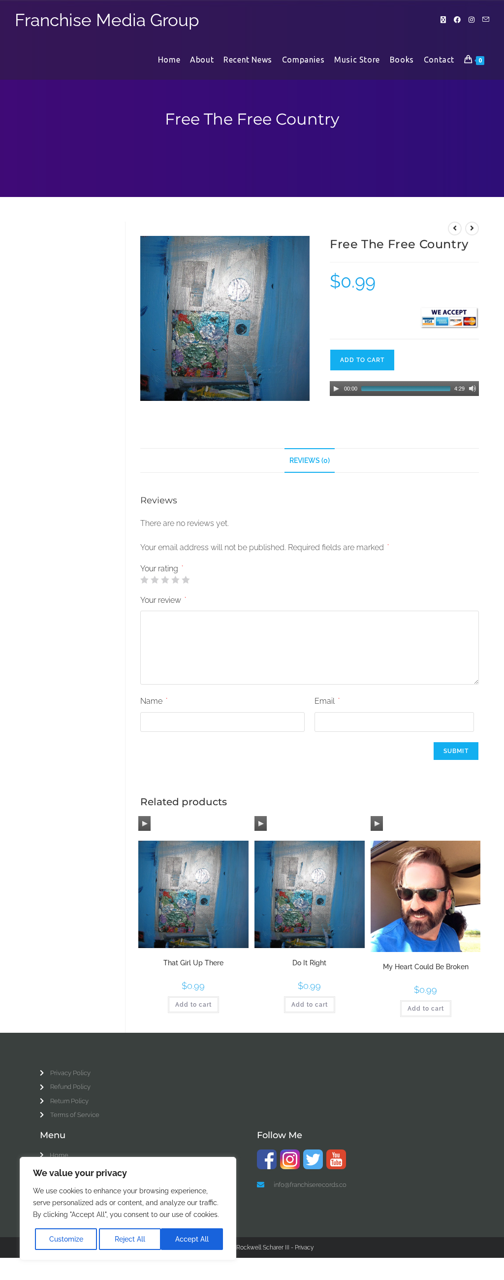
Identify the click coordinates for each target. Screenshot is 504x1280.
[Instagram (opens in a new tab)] (471, 19)
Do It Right (309, 963)
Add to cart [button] (193, 1004)
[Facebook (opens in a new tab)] (457, 19)
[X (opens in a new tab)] (443, 19)
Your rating (161, 569)
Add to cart (362, 360)
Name (153, 701)
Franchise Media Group (107, 20)
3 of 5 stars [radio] (165, 580)
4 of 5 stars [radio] (175, 580)
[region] (128, 1208)
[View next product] (472, 228)
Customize (66, 1239)
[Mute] (472, 389)
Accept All (192, 1239)
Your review (163, 600)
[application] (404, 388)
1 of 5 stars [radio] (144, 580)
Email (327, 701)
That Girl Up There (193, 963)
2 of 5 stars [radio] (154, 580)
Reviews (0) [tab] (309, 460)
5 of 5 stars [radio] (185, 580)
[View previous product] (455, 228)
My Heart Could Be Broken (426, 967)
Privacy (304, 1247)
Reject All (130, 1239)
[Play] (336, 389)
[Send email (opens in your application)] (485, 19)
